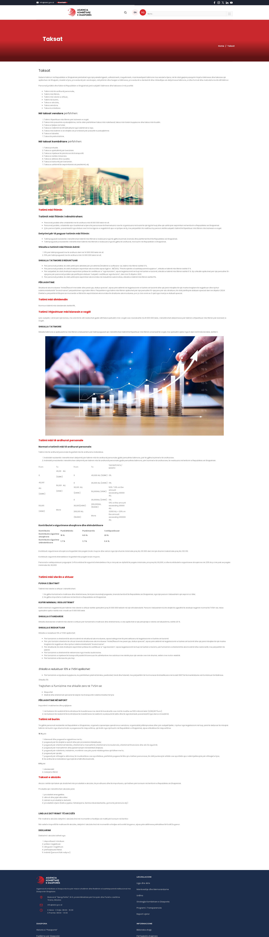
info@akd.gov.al (54, 905)
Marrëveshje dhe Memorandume (153, 889)
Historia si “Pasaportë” (46, 929)
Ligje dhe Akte (143, 883)
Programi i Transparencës (149, 907)
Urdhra (140, 895)
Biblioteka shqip (144, 929)
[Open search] (125, 12)
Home (221, 46)
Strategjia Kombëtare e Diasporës (153, 901)
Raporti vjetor (143, 914)
